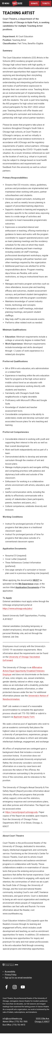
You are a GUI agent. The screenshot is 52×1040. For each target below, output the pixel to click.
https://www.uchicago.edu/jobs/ (18, 608)
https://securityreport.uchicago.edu (21, 812)
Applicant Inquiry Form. (24, 717)
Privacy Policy (10, 975)
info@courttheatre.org (12, 1018)
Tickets (46, 3)
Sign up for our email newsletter (18, 978)
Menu (6, 3)
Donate (34, 3)
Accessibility (10, 971)
